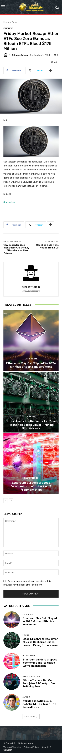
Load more (29, 716)
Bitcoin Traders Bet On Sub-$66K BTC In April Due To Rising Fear (39, 683)
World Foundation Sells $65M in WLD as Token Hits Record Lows (39, 704)
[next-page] (11, 500)
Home (6, 22)
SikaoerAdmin (20, 55)
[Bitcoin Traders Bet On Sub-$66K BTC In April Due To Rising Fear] (11, 681)
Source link (9, 202)
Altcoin (26, 697)
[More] (50, 70)
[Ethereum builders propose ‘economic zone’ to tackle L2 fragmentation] (31, 463)
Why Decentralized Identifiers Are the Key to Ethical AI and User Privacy (16, 249)
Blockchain (30, 478)
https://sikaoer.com (31, 291)
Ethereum (30, 359)
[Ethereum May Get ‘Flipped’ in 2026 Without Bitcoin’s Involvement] (31, 340)
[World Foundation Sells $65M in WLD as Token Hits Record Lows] (11, 702)
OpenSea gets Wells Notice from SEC (47, 246)
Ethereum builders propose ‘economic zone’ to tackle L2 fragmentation (31, 486)
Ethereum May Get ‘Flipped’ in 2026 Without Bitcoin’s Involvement (31, 365)
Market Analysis (31, 676)
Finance (15, 22)
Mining (31, 416)
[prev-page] (5, 500)
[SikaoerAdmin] (6, 55)
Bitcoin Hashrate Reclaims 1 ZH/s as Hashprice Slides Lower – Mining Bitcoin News (31, 424)
